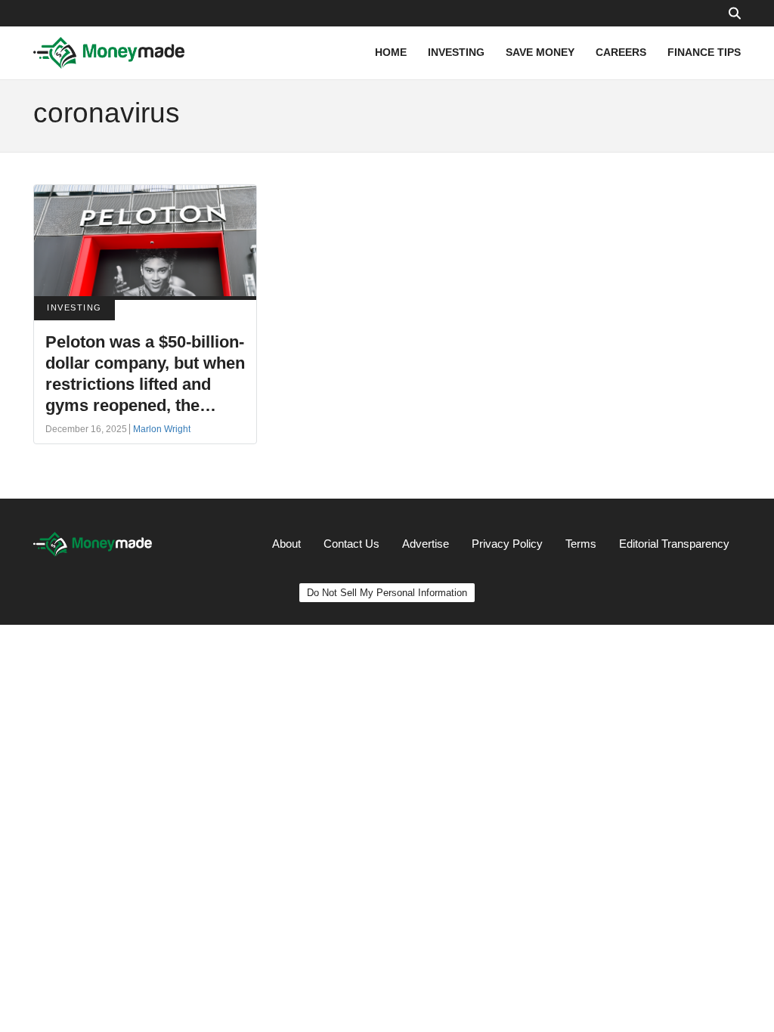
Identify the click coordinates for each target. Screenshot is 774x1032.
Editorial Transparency (674, 543)
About (286, 543)
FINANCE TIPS (704, 52)
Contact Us (351, 543)
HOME (391, 52)
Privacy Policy (507, 543)
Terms (580, 543)
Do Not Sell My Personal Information (387, 592)
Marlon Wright (161, 429)
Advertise (425, 543)
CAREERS (621, 52)
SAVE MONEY (540, 52)
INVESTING (456, 52)
